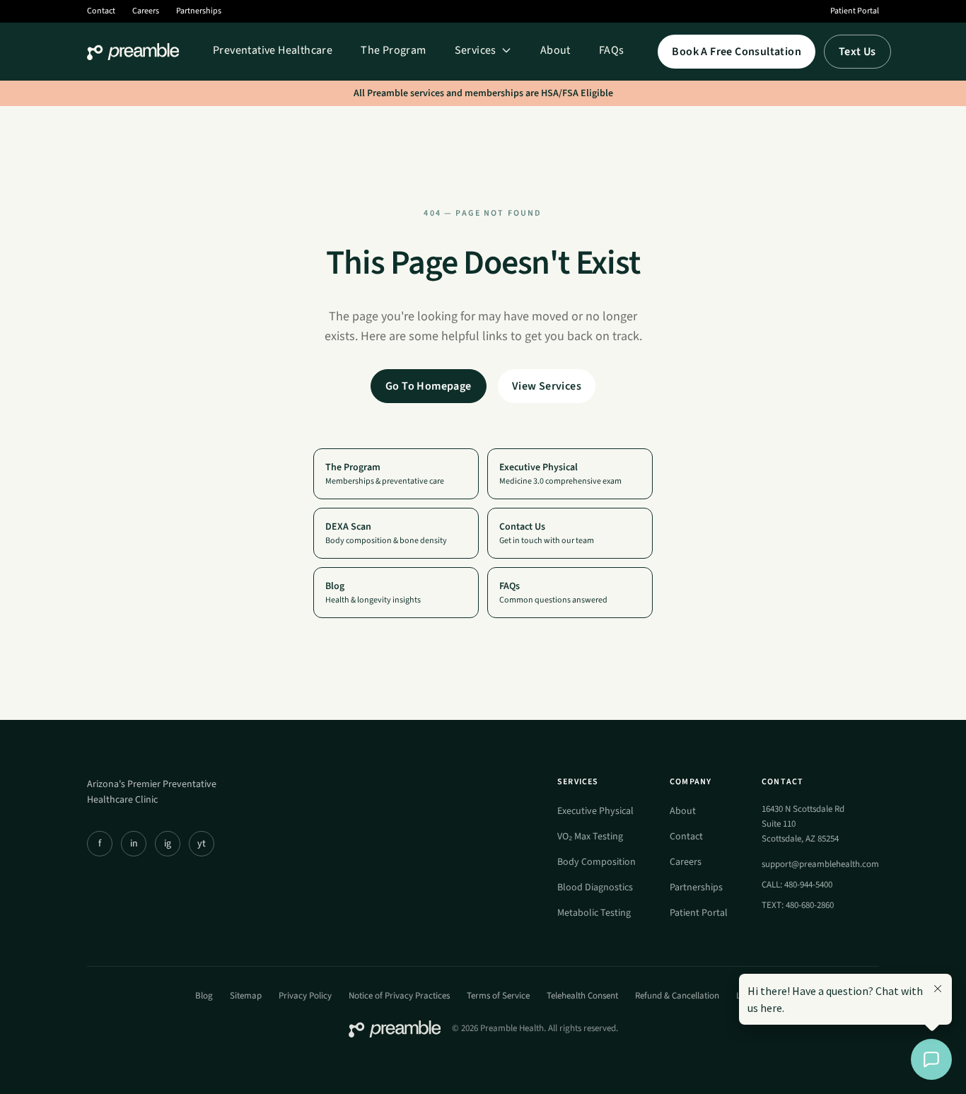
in (134, 844)
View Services (546, 386)
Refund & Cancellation (677, 995)
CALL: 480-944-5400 (797, 884)
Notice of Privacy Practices (399, 995)
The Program (393, 50)
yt (201, 844)
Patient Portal (854, 11)
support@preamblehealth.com (820, 864)
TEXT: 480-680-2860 (798, 905)
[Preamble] (133, 51)
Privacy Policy (305, 995)
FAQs (611, 50)
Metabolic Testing (594, 913)
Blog (204, 995)
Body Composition (596, 862)
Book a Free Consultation (736, 51)
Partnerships (198, 11)
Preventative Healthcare (272, 50)
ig (167, 844)
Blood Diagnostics (595, 887)
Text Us (857, 51)
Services (475, 50)
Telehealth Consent (582, 995)
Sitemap (246, 995)
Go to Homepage (428, 386)
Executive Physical (595, 811)
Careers (145, 11)
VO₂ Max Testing (590, 837)
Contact (101, 11)
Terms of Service (498, 995)
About (555, 50)
